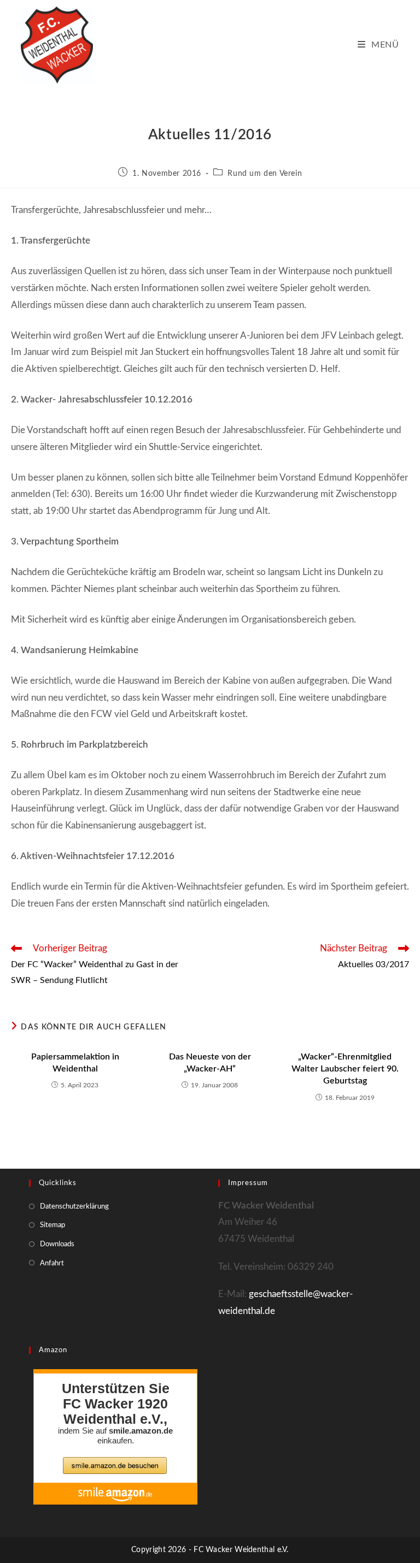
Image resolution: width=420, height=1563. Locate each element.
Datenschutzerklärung (74, 1206)
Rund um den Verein (265, 173)
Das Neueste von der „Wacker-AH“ (210, 1062)
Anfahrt (52, 1263)
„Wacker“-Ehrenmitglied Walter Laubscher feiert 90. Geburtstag (345, 1069)
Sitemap (52, 1225)
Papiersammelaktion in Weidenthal (75, 1062)
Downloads (57, 1244)
